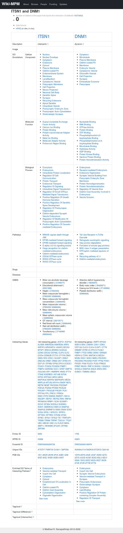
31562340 (54, 290)
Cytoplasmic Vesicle (51, 81)
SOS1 (69, 409)
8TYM (87, 463)
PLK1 (65, 390)
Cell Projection (49, 86)
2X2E (88, 454)
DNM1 (81, 36)
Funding (53, 4)
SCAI (56, 401)
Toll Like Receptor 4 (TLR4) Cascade (91, 236)
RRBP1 (50, 401)
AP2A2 (103, 341)
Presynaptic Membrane (53, 84)
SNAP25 (41, 409)
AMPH (96, 341)
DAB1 (68, 355)
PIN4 (84, 363)
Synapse (46, 97)
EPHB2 (49, 363)
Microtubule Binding (88, 146)
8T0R (82, 463)
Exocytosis (47, 167)
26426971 (100, 285)
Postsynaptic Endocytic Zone (55, 108)
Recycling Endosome (52, 100)
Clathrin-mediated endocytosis (56, 253)
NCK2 (89, 358)
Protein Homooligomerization (92, 183)
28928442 (47, 334)
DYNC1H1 (66, 360)
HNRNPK (55, 371)
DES (45, 358)
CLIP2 (61, 352)
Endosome (47, 62)
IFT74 (68, 371)
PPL (47, 393)
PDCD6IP (63, 385)
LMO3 (54, 377)
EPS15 (61, 363)
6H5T (61, 457)
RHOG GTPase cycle (52, 261)
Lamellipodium (49, 78)
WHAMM (49, 425)
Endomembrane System (53, 73)
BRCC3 (48, 349)
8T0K (77, 463)
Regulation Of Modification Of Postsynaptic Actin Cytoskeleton (57, 220)
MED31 (101, 355)
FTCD (84, 352)
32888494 (56, 296)
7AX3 (82, 460)
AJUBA (41, 344)
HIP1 (48, 371)
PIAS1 (107, 360)
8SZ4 (93, 460)
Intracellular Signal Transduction (56, 189)
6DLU (99, 457)
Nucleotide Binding (88, 121)
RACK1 (84, 366)
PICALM (62, 387)
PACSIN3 (54, 385)
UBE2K (45, 423)
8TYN (93, 463)
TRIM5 (41, 420)
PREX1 (53, 393)
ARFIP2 (41, 347)
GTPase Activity (87, 127)
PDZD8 (48, 387)
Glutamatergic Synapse (53, 114)
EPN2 (55, 363)
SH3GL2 (54, 404)
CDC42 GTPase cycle (52, 256)
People (43, 4)
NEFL (68, 382)
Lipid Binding (85, 489)
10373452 (78, 15)
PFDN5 (55, 387)
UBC (40, 423)
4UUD (82, 457)
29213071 (58, 320)
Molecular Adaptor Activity (54, 140)
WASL (66, 423)
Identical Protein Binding (90, 156)
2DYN (82, 454)
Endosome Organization (90, 172)
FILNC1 (100, 349)
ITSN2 (40, 374)
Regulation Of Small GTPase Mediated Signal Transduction (55, 193)
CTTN (104, 347)
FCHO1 (41, 366)
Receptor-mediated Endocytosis (93, 170)
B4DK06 (90, 449)
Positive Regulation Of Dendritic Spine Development (56, 204)
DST (60, 360)
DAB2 (40, 358)
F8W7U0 (49, 449)
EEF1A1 (41, 363)
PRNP (77, 366)
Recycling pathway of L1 (90, 256)
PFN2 (100, 360)
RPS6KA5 (42, 401)
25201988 (47, 288)
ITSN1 (44, 36)
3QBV (61, 454)
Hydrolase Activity (87, 148)
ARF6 (66, 344)
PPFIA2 (41, 393)
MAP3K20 (42, 379)
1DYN (77, 454)
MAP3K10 (93, 355)
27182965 (60, 331)
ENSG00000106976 (83, 444)
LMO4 (60, 377)
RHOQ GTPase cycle (52, 259)
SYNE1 (41, 417)
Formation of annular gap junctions (95, 245)
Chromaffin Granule (88, 73)
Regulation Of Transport (90, 498)
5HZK (50, 457)
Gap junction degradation (90, 242)
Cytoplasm (47, 59)
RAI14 (67, 396)
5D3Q (94, 457)
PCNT (95, 360)
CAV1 (96, 344)
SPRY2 (62, 412)
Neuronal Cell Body (51, 92)
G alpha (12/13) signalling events (57, 245)
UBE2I (93, 371)
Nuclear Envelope (50, 57)
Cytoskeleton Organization (54, 492)
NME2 (95, 358)
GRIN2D (103, 352)
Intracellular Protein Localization (56, 172)
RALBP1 (41, 398)
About (26, 4)
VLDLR (60, 423)
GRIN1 (96, 352)
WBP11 (41, 425)
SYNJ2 (54, 417)
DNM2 (54, 360)
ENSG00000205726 (46, 444)
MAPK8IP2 (59, 379)
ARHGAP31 (50, 347)
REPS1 (49, 398)
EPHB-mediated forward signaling (57, 240)
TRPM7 (54, 420)
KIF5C (40, 377)
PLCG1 (90, 363)
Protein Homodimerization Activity (94, 159)
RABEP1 (60, 396)
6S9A (77, 460)
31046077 (60, 282)
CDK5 (102, 344)
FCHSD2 (56, 366)
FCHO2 (48, 366)
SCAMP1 (64, 401)
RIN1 (62, 398)
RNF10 (91, 366)
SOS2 (40, 412)
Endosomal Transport (52, 183)
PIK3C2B (50, 390)
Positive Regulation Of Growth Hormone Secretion (56, 198)
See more (43, 498)
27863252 (47, 296)
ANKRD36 (49, 344)
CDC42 (47, 352)
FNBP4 (41, 368)
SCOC (40, 404)
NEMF (47, 385)
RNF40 (68, 398)
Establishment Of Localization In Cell (57, 483)
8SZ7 (98, 460)
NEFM (40, 385)
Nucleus (46, 54)
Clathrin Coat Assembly (53, 489)
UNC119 (53, 423)
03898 (40, 439)
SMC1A (57, 406)
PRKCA (102, 363)
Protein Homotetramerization (92, 186)
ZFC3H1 (57, 425)
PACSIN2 (79, 360)
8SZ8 (104, 460)
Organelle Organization (52, 495)
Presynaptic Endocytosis (90, 481)
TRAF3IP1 (66, 417)
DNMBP (78, 349)
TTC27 (68, 420)
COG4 (40, 355)
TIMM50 (85, 371)
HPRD (18, 28)
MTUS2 (49, 382)
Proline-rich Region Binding (54, 143)
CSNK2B (48, 355)
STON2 (57, 414)
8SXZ (88, 460)
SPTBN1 (50, 414)
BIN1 (83, 344)
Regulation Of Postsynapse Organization (54, 209)
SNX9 (99, 368)
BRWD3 (55, 349)
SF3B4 (47, 404)
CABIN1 (89, 344)
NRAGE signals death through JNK (56, 236)
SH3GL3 (78, 368)
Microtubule (85, 57)
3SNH (99, 454)
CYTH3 (62, 355)
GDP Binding (85, 151)
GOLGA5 (42, 371)
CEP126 (78, 347)
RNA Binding (85, 124)
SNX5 (57, 409)
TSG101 (61, 420)
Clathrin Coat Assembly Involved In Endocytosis (95, 193)
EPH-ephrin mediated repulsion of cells (94, 252)
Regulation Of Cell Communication (50, 177)
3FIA (56, 454)
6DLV (104, 457)
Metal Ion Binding (50, 138)
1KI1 (40, 454)
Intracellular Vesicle (51, 105)
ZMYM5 (41, 428)
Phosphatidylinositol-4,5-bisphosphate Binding (90, 136)
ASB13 (78, 344)
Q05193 (105, 449)
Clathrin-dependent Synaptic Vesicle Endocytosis (55, 215)
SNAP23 (65, 406)
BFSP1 (41, 349)
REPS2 (56, 398)
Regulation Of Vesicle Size (91, 189)
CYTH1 (55, 355)
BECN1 (66, 347)
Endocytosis (48, 170)
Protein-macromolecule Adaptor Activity (56, 134)
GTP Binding (85, 132)
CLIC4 (91, 347)
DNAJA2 (41, 360)
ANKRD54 (58, 344)
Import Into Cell (49, 473)
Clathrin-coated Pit (51, 70)
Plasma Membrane (51, 68)
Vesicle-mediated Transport (54, 470)
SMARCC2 (49, 406)
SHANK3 (62, 404)
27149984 (104, 288)
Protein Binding (49, 129)
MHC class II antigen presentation (94, 248)
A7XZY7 (41, 449)
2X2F (93, 454)
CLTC (66, 352)
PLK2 (96, 363)
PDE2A (41, 387)
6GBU (56, 457)
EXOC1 (68, 363)
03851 (77, 439)
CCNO (40, 352)
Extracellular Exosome (89, 81)
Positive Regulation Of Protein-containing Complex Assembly (93, 494)
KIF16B (57, 374)
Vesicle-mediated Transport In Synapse (92, 477)
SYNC (63, 414)
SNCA (93, 368)
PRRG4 (60, 393)
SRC (104, 368)
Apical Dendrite (49, 103)
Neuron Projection (50, 89)
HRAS (62, 371)
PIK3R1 (58, 390)
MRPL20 (41, 382)
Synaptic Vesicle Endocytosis (92, 473)
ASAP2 (59, 347)
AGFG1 (61, 341)
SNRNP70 (50, 409)
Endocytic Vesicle (87, 68)
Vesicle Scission (87, 197)
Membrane (47, 76)
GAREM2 (49, 368)
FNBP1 (63, 366)
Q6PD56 (65, 449)
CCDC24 (63, 349)
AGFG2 (68, 341)
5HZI (40, 457)
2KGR (45, 454)
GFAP (62, 368)
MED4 (67, 379)
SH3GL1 (98, 366)
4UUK (88, 457)
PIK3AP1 (42, 390)
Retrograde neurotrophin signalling (94, 240)
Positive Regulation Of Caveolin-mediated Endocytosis (57, 225)
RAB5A (52, 396)
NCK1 (83, 358)
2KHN (50, 454)
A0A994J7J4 (80, 449)
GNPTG (68, 368)
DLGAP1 (58, 358)
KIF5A (63, 374)
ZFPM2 (64, 425)
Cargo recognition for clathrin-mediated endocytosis (55, 249)
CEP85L (54, 352)
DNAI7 (65, 358)
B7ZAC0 (98, 449)
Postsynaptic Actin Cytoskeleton (57, 111)
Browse (34, 4)
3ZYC (104, 454)
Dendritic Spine (49, 95)
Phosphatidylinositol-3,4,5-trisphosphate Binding (91, 142)
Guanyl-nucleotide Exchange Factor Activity (55, 123)
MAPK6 (50, 379)
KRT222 (47, 377)
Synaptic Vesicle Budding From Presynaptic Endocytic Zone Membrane (93, 178)
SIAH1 (41, 406)
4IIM (66, 454)
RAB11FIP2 (43, 396)
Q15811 (57, 449)
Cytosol (46, 65)
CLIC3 (85, 347)
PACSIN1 (102, 358)
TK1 (60, 417)
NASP (63, 382)
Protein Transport (50, 180)
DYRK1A (86, 349)
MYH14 (56, 382)
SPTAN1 (41, 414)
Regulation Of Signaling (53, 186)
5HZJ (45, 457)
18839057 (92, 282)
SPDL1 (47, 412)
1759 (77, 433)
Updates (63, 4)
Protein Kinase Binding (89, 154)
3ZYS (77, 457)
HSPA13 (78, 355)
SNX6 (63, 409)
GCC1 (56, 368)
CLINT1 (97, 347)
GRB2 (89, 352)
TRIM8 (47, 420)
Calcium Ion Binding (51, 127)
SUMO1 (78, 371)
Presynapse (85, 84)
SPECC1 (54, 412)
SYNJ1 (48, 417)
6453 (40, 433)
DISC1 (51, 358)
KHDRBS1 (48, 374)
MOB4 (77, 358)
